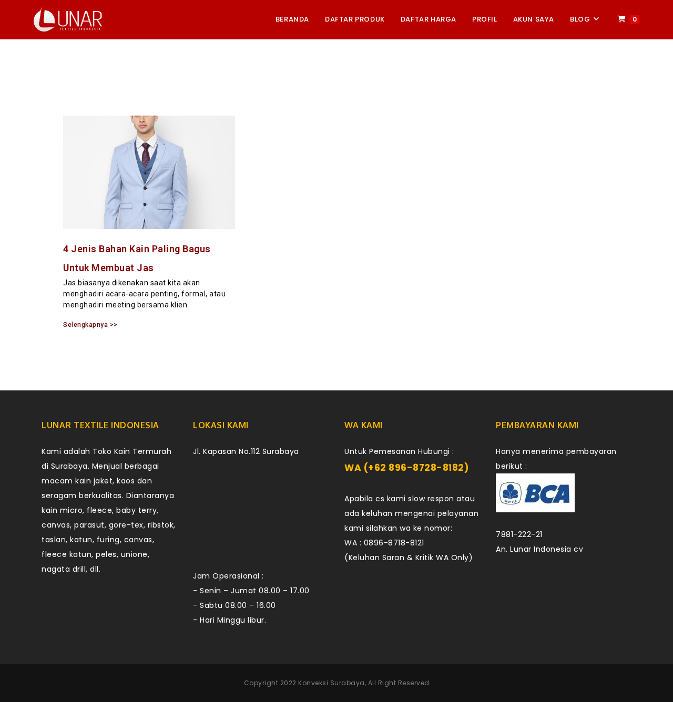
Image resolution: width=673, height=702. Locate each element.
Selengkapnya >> (90, 324)
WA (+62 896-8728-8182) (406, 467)
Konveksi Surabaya (331, 682)
